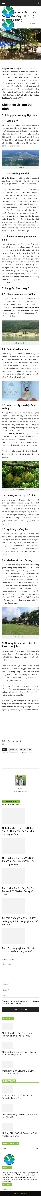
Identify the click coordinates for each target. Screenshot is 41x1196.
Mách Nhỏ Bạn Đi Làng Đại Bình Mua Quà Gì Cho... (18, 1072)
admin (20, 788)
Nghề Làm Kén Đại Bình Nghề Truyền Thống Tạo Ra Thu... (17, 1034)
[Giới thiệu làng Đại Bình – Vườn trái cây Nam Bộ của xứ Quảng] (20, 1108)
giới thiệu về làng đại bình (10, 752)
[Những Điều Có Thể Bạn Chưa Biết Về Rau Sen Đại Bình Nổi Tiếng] (20, 1127)
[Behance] (3, 1190)
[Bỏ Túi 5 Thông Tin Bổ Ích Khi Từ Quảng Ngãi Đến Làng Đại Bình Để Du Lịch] (20, 906)
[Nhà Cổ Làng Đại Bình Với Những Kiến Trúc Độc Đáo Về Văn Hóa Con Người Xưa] (20, 846)
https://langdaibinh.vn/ (20, 791)
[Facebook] (4, 1190)
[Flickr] (6, 1190)
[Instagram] (8, 1190)
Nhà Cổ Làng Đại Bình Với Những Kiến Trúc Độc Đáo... (19, 1053)
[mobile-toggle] (3, 3)
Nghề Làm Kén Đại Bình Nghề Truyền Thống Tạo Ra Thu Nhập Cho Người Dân (18, 831)
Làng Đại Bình (8, 125)
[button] (38, 3)
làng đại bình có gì (25, 752)
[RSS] (11, 1190)
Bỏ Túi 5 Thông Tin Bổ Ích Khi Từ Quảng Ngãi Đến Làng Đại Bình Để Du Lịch (20, 921)
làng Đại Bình (29, 115)
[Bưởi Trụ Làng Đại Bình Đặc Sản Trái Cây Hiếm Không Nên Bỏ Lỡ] (20, 936)
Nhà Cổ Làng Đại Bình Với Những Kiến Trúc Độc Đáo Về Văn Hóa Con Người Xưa (19, 861)
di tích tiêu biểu (13, 749)
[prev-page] (3, 956)
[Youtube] (12, 1190)
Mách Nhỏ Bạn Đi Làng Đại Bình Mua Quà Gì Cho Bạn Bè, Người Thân (18, 891)
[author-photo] (20, 785)
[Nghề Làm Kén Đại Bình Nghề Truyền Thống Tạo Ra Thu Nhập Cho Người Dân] (20, 816)
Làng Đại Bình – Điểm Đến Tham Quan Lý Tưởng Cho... (18, 1097)
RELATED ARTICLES (11, 801)
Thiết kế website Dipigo (20, 1193)
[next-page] (4, 956)
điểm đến (6, 707)
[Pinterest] (9, 1190)
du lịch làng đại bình (25, 749)
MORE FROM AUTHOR (12, 805)
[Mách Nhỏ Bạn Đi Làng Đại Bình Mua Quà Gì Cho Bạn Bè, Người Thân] (20, 876)
